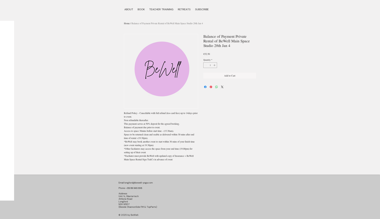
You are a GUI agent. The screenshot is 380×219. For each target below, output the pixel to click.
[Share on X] (222, 87)
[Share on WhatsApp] (216, 87)
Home (127, 23)
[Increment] (215, 65)
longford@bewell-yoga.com (138, 182)
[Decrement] (206, 65)
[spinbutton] (210, 65)
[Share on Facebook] (205, 87)
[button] (141, 9)
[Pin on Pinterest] (211, 87)
